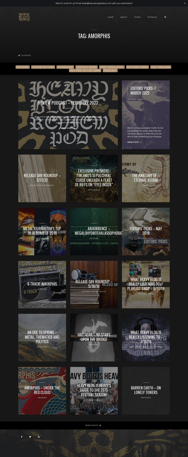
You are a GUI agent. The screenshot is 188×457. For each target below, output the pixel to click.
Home (111, 17)
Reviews (94, 238)
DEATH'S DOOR (87, 67)
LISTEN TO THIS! (43, 67)
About (123, 17)
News (146, 185)
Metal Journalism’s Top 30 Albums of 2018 (42, 230)
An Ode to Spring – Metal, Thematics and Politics (42, 337)
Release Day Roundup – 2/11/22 (42, 177)
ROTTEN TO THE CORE (85, 70)
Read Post (67, 128)
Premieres (94, 190)
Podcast (68, 108)
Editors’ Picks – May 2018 (146, 230)
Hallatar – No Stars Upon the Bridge (94, 337)
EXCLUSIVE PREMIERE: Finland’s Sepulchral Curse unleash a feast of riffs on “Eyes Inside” (94, 178)
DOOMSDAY (65, 67)
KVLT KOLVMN (160, 67)
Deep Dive (42, 347)
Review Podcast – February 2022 (68, 102)
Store (137, 17)
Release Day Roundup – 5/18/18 (93, 283)
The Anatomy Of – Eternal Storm (146, 177)
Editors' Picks (135, 99)
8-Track (42, 289)
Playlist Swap (145, 294)
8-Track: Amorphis (42, 284)
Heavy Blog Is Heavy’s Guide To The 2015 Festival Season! (94, 390)
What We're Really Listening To (146, 347)
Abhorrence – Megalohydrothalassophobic (99, 230)
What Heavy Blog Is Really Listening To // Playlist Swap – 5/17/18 (145, 284)
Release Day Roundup (42, 185)
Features (94, 400)
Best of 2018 (42, 238)
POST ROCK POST (112, 67)
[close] (184, 3)
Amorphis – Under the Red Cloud (42, 390)
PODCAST (110, 70)
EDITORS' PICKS (137, 67)
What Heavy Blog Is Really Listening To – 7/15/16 (146, 337)
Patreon (152, 17)
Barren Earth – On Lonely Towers (146, 390)
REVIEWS (23, 67)
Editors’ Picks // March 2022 (143, 90)
